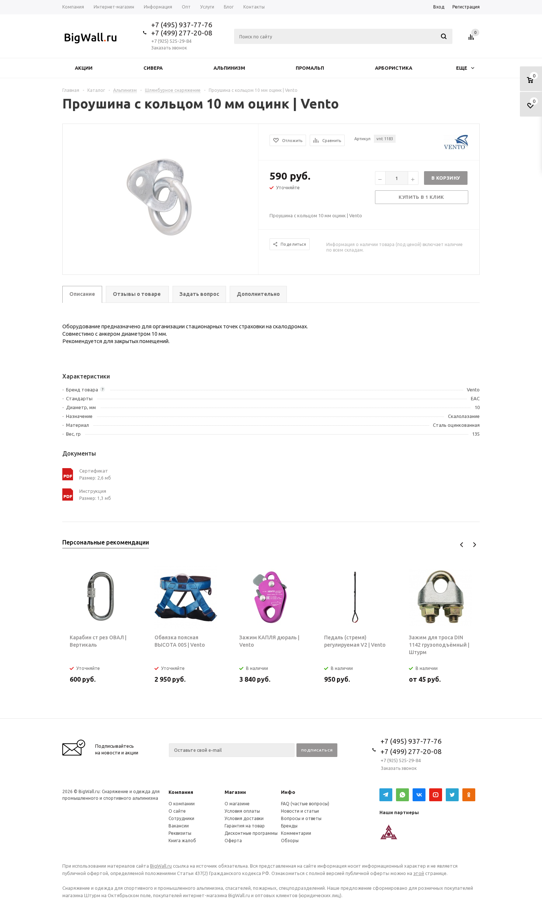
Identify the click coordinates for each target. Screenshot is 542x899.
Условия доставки (244, 818)
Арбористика (393, 67)
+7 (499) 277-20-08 (181, 33)
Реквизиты (179, 833)
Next (474, 544)
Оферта (233, 840)
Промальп (310, 67)
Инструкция (92, 491)
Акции (84, 67)
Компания (180, 792)
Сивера (153, 67)
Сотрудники (181, 818)
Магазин (235, 792)
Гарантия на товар (245, 825)
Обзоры (290, 840)
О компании (181, 803)
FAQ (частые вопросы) (305, 803)
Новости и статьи (300, 811)
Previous (461, 544)
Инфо (288, 792)
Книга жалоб (182, 840)
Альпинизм (229, 67)
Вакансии (178, 825)
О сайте (177, 811)
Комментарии (296, 833)
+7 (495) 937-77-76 (181, 25)
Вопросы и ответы (301, 818)
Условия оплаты (242, 811)
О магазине (237, 803)
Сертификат (93, 470)
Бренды (289, 825)
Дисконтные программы (251, 833)
